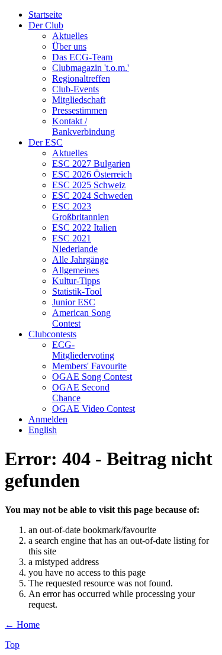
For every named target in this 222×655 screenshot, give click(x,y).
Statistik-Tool (77, 291)
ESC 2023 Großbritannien (80, 211)
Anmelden (47, 419)
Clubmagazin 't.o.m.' (90, 68)
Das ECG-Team (82, 57)
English (42, 430)
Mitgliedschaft (78, 100)
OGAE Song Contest (92, 377)
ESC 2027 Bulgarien (91, 164)
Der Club (45, 25)
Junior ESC (73, 302)
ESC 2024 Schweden (92, 196)
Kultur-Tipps (76, 281)
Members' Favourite (89, 366)
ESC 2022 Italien (84, 227)
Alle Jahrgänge (80, 259)
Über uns (69, 46)
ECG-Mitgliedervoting (83, 350)
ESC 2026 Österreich (92, 174)
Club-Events (75, 89)
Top (12, 645)
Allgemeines (75, 270)
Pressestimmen (79, 110)
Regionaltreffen (81, 78)
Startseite (45, 14)
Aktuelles (70, 36)
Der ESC (45, 142)
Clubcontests (52, 334)
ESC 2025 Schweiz (89, 185)
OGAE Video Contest (93, 409)
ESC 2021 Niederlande (75, 243)
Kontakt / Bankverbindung (83, 126)
